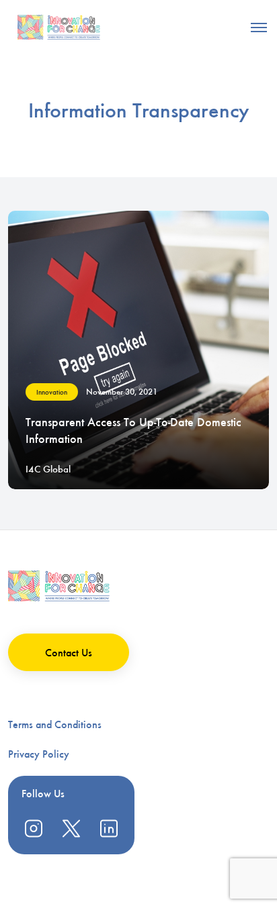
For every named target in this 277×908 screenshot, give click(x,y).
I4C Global (48, 469)
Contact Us (68, 652)
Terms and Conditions (55, 724)
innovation (51, 392)
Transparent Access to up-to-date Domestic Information (133, 430)
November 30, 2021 (121, 392)
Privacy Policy (38, 754)
